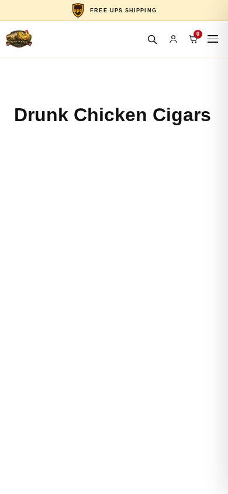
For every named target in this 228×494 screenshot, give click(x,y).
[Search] (152, 39)
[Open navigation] (212, 39)
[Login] (173, 39)
